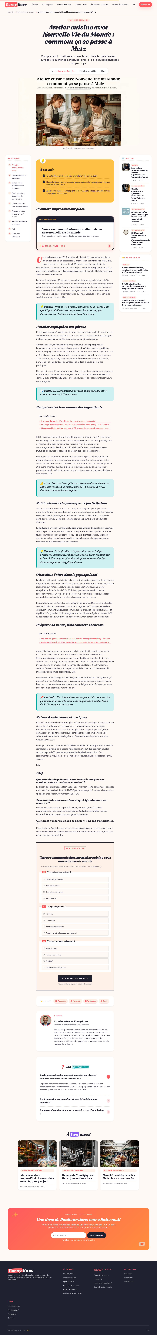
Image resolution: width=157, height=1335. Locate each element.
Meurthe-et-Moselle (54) (103, 1283)
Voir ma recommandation (75, 978)
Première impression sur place (18, 168)
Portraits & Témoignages (72, 1293)
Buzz (16, 4)
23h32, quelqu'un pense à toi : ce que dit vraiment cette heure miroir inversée (139, 216)
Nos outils (128, 1274)
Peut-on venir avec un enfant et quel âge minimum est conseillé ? (69, 1101)
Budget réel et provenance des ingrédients (18, 186)
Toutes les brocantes (101, 1275)
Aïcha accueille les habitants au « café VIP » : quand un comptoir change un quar (74, 428)
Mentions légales (14, 1306)
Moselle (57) (98, 1279)
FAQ (13, 229)
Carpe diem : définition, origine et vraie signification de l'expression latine (135, 269)
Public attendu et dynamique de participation (18, 196)
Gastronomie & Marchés (25, 12)
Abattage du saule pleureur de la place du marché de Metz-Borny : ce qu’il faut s (74, 424)
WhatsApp (91, 1001)
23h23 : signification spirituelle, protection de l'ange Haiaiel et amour (138, 194)
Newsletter (145, 5)
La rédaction (128, 1282)
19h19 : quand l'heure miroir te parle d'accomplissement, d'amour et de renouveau (140, 239)
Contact (11, 1318)
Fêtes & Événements (120, 5)
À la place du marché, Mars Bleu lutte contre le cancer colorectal (67, 421)
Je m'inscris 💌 (96, 1235)
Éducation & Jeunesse (99, 5)
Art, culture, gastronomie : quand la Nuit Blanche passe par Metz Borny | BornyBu (74, 639)
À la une (35, 5)
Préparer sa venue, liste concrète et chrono (19, 214)
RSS (148, 1330)
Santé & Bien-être (64, 5)
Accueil (10, 12)
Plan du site (12, 1314)
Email (105, 1001)
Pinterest (76, 1001)
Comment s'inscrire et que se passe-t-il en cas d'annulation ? (72, 1112)
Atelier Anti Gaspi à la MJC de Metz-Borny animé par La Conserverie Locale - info (74, 642)
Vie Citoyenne (47, 5)
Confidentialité (13, 1310)
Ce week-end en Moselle (103, 1287)
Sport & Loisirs (81, 5)
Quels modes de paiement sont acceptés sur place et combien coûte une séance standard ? (68, 1077)
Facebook (62, 1001)
